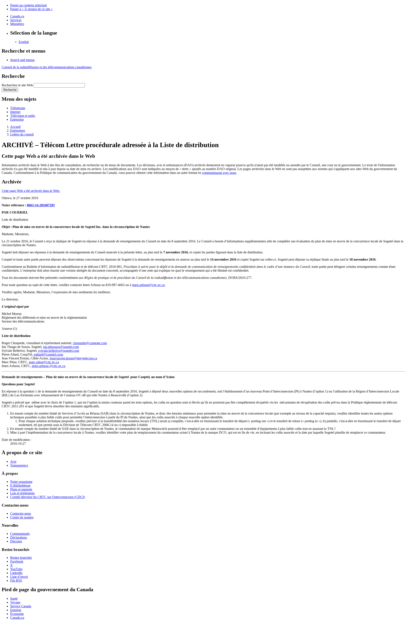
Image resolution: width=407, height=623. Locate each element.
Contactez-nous (20, 513)
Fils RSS (16, 580)
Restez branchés (21, 557)
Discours (16, 541)
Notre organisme (21, 481)
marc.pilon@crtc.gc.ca (44, 362)
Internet (15, 112)
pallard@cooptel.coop (48, 354)
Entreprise (17, 119)
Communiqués (20, 533)
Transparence (19, 465)
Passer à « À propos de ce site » (31, 9)
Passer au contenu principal (28, 5)
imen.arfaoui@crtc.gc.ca (148, 285)
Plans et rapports (21, 489)
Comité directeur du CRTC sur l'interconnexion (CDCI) (47, 497)
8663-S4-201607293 (41, 205)
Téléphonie (17, 108)
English (24, 42)
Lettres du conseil (22, 134)
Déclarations (18, 537)
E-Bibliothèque (20, 485)
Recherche (10, 89)
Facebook (16, 561)
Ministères (17, 24)
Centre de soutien (21, 517)
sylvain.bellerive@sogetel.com (58, 350)
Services (15, 20)
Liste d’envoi (19, 576)
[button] (22, 60)
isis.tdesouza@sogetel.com (61, 347)
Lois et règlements (22, 493)
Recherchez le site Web (17, 85)
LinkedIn (16, 573)
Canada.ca (17, 16)
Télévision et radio (22, 115)
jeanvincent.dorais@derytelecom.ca (73, 358)
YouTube (16, 569)
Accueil (15, 127)
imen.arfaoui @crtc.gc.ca (48, 366)
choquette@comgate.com (90, 343)
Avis (13, 461)
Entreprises (17, 130)
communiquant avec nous (219, 173)
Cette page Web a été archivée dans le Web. (31, 191)
